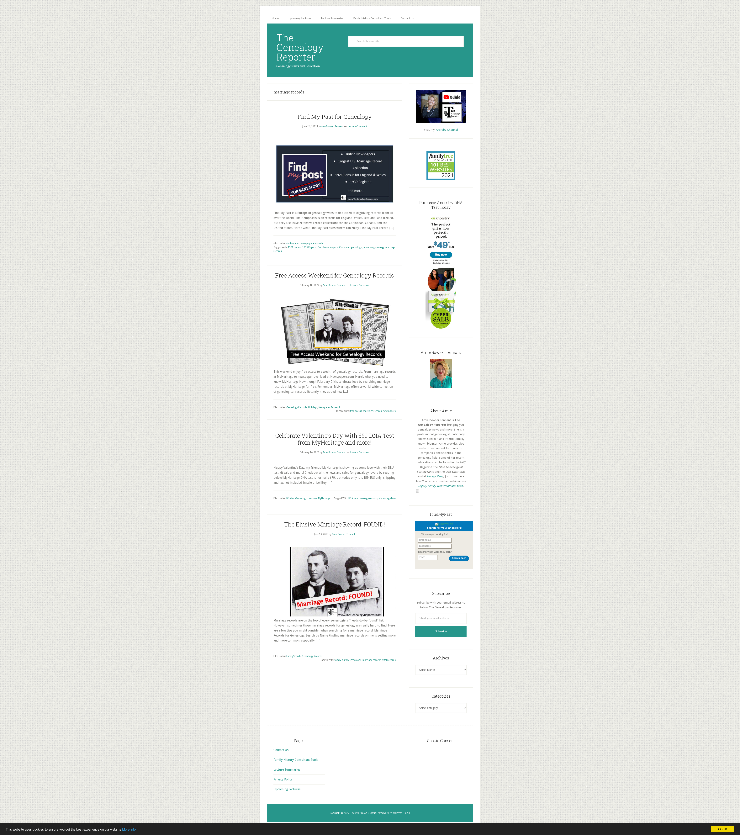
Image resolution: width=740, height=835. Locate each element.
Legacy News (435, 476)
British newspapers (328, 247)
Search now (459, 558)
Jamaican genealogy (373, 247)
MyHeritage (324, 498)
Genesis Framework (378, 813)
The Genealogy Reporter (300, 47)
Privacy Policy (283, 779)
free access (356, 411)
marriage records (372, 411)
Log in (407, 813)
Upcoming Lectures (286, 789)
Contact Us (280, 750)
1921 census (294, 247)
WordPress (396, 813)
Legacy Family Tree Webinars (436, 486)
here (460, 486)
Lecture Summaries (286, 769)
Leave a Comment (357, 126)
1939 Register (309, 247)
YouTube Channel (446, 129)
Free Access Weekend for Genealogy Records (334, 275)
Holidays (312, 407)
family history (342, 660)
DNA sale (353, 498)
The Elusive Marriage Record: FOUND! (334, 524)
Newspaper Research (312, 243)
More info (129, 829)
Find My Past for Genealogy (335, 116)
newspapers (389, 411)
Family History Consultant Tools (295, 760)
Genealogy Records (296, 407)
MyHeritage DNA (387, 498)
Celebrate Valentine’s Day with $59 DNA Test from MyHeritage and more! (334, 439)
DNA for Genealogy (296, 498)
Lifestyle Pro (357, 813)
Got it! (722, 829)
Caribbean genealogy (350, 247)
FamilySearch (293, 656)
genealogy (355, 660)
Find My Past (293, 243)
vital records (389, 660)
